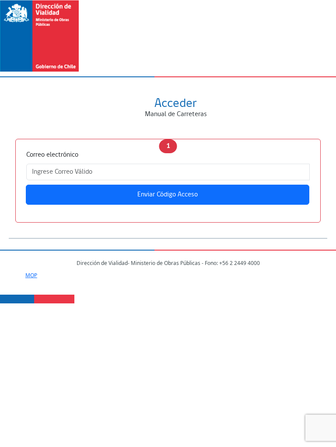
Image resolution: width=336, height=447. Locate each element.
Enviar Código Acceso (167, 194)
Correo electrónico (52, 154)
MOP (31, 275)
